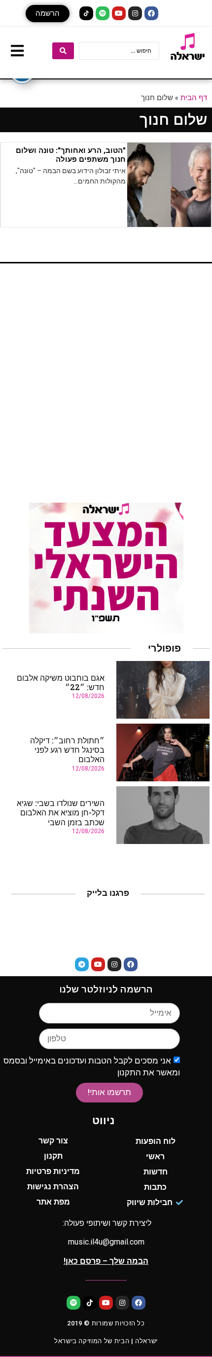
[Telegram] (82, 964)
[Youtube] (119, 13)
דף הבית (193, 97)
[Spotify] (102, 13)
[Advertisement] (106, 387)
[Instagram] (135, 13)
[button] (48, 13)
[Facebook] (151, 13)
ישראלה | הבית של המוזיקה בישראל (106, 1341)
